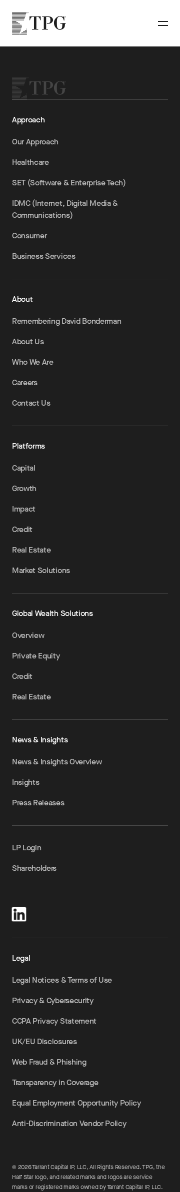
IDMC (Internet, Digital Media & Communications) (65, 209)
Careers (25, 382)
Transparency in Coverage (55, 1082)
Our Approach (35, 141)
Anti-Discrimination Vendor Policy (69, 1123)
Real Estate (31, 550)
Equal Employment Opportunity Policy (76, 1103)
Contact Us (31, 403)
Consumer (29, 235)
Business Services (44, 256)
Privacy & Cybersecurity (53, 1000)
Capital (24, 468)
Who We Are (33, 362)
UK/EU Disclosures (44, 1041)
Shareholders (34, 868)
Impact (24, 509)
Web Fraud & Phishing (49, 1062)
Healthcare (30, 162)
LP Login (26, 847)
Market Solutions (41, 570)
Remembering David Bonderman (66, 321)
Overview (28, 635)
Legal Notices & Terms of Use (62, 980)
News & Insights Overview (57, 761)
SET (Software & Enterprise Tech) (69, 182)
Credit (22, 529)
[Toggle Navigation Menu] (163, 23)
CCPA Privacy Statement (54, 1021)
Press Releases (38, 802)
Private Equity (36, 655)
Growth (24, 488)
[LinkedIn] (19, 912)
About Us (28, 341)
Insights (25, 782)
